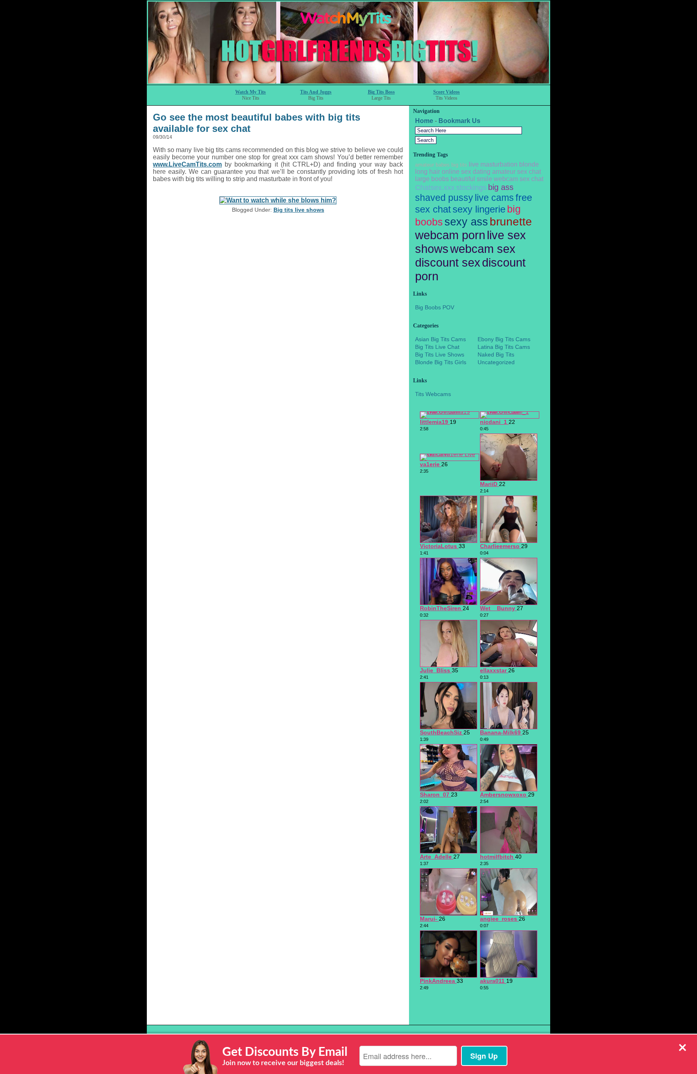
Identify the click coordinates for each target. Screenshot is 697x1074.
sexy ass (466, 222)
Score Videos (446, 92)
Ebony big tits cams (504, 339)
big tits (459, 165)
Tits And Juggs (316, 92)
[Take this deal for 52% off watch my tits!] (348, 82)
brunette (511, 221)
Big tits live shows (298, 209)
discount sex (447, 262)
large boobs (432, 178)
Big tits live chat (437, 347)
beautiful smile (471, 178)
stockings (471, 188)
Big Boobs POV (434, 307)
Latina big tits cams (504, 347)
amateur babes (432, 165)
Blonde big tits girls (440, 362)
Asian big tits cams (440, 339)
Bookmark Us (459, 120)
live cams (494, 197)
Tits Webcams (433, 394)
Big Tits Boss (381, 92)
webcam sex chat (518, 178)
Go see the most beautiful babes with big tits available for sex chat (256, 123)
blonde (529, 164)
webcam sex (482, 248)
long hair (427, 171)
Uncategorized (496, 362)
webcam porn (450, 235)
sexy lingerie (479, 209)
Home (424, 120)
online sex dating (466, 171)
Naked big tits (496, 354)
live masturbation (493, 164)
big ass (500, 187)
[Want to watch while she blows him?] (277, 200)
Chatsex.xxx (435, 188)
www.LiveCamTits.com (187, 164)
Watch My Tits (250, 92)
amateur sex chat (516, 171)
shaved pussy (444, 197)
